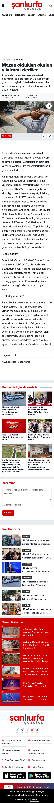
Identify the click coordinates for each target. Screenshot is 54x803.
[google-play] (39, 776)
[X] (22, 730)
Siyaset (26, 550)
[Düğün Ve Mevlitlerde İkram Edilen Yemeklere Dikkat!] (40, 426)
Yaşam (31, 15)
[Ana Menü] (3, 6)
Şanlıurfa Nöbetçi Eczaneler (11, 742)
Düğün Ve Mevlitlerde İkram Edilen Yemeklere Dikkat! (39, 437)
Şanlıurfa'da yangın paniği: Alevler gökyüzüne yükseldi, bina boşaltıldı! (36, 542)
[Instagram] (27, 730)
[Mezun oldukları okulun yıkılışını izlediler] (27, 117)
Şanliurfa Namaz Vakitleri (11, 751)
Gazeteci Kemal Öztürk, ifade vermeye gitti (13, 437)
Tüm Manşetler (38, 760)
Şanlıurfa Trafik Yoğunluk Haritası (36, 751)
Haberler (6, 60)
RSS (9, 787)
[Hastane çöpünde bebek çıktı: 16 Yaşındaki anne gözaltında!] (14, 398)
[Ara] (50, 6)
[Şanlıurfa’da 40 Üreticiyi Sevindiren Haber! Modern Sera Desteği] (40, 398)
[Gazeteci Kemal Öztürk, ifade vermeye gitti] (14, 426)
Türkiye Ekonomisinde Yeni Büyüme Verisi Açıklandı (36, 570)
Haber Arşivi (37, 767)
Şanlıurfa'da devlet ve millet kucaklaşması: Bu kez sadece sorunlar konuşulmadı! (36, 556)
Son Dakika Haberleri (14, 767)
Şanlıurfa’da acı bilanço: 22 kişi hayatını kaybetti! (34, 597)
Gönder (8, 513)
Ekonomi (20, 15)
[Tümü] (50, 529)
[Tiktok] (37, 730)
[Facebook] (17, 730)
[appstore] (14, 776)
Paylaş (8, 136)
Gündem (7, 15)
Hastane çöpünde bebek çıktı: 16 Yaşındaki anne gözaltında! (35, 584)
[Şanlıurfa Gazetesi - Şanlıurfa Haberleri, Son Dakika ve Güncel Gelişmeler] (27, 5)
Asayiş (42, 15)
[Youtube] (32, 730)
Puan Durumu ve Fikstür (15, 760)
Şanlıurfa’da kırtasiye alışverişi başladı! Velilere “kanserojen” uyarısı (36, 611)
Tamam (34, 799)
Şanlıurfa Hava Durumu (42, 740)
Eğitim (26, 605)
